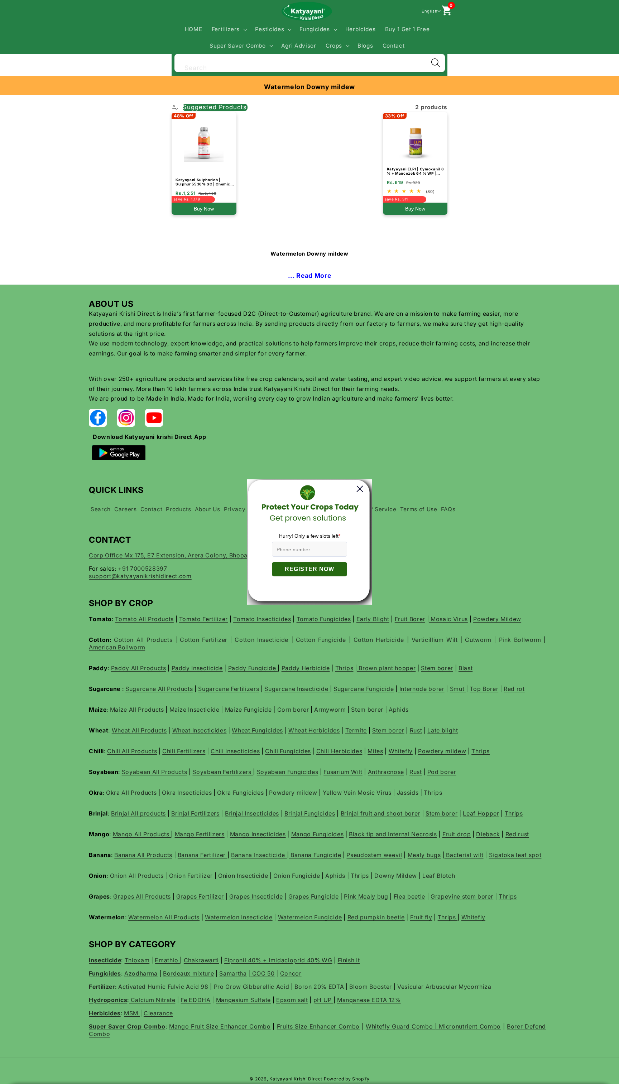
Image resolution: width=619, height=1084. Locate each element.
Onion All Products (137, 875)
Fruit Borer (410, 619)
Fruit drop (456, 834)
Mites (375, 751)
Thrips (344, 668)
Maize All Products (137, 709)
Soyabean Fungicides (287, 771)
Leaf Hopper (481, 813)
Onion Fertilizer (191, 875)
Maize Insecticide (194, 709)
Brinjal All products (138, 813)
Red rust (517, 834)
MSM (132, 1013)
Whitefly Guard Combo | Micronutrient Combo (433, 1026)
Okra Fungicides (240, 792)
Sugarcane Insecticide (297, 688)
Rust (416, 730)
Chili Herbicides (339, 751)
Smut (458, 688)
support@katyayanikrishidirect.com (140, 576)
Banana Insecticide (259, 854)
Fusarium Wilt (343, 771)
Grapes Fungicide (313, 896)
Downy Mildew (395, 875)
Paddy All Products (138, 668)
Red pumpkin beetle (376, 917)
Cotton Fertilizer (203, 639)
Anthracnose (386, 771)
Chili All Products (132, 751)
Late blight (442, 730)
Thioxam (137, 960)
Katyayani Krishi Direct (295, 1078)
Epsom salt (292, 999)
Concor (291, 973)
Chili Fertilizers (183, 751)
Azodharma (141, 973)
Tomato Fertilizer (203, 619)
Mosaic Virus (448, 619)
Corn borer (293, 709)
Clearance (158, 1013)
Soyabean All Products (154, 771)
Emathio (167, 960)
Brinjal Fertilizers (195, 813)
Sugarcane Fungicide (364, 688)
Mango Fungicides (317, 834)
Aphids (399, 709)
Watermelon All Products (164, 917)
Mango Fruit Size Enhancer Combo (220, 1026)
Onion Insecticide (243, 875)
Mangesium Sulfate (243, 999)
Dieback (488, 834)
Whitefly (401, 751)
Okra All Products (131, 792)
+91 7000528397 (142, 568)
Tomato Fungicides (324, 619)
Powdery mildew (442, 751)
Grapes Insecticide (256, 896)
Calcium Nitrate (152, 999)
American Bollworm (117, 647)
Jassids (408, 792)
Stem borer (437, 668)
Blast (465, 668)
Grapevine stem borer (462, 896)
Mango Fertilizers (200, 834)
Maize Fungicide (248, 709)
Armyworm (330, 709)
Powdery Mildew (497, 619)
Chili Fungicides (288, 751)
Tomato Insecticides (262, 619)
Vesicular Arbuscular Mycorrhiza (444, 986)
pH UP (323, 999)
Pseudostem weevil (374, 854)
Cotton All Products (143, 639)
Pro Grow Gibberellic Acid (251, 986)
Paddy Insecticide (197, 668)
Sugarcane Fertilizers (228, 688)
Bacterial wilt (464, 854)
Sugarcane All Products (159, 688)
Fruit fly (421, 917)
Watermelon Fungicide (310, 917)
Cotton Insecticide (261, 639)
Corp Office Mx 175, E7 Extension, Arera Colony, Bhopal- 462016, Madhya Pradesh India (215, 555)
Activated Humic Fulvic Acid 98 (162, 986)
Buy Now (204, 209)
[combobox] (310, 62)
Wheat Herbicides (314, 730)
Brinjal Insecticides (252, 813)
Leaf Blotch (438, 875)
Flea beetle (409, 896)
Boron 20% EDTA (319, 986)
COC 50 (262, 973)
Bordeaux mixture (188, 973)
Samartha (232, 973)
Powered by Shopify (347, 1078)
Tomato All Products (144, 619)
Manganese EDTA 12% (369, 999)
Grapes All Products (142, 896)
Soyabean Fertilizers (222, 771)
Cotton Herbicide (379, 639)
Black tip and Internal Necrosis (393, 834)
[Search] (435, 63)
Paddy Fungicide (253, 668)
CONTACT (110, 539)
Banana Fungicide (315, 854)
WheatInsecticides (199, 730)
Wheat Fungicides (257, 730)
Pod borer (441, 771)
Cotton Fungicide (321, 639)
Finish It (349, 960)
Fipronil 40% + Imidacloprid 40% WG (278, 960)
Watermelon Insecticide (239, 917)
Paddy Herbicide (306, 668)
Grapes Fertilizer (200, 896)
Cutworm (478, 639)
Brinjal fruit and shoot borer (380, 813)
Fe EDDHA (195, 999)
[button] (228, 29)
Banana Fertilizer (202, 854)
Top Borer (484, 688)
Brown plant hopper (386, 668)
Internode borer (421, 688)
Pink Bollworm (520, 639)
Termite (356, 730)
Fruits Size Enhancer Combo (318, 1026)
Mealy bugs (424, 854)
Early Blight (372, 619)
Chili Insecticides (235, 751)
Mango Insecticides (258, 834)
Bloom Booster (371, 986)
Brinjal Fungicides (309, 813)
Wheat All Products (139, 730)
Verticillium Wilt (436, 639)
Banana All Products (143, 854)
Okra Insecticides (187, 792)
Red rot (514, 688)
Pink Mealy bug (366, 896)
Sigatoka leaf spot (515, 854)
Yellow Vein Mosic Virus (357, 792)
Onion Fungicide (296, 875)
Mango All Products (142, 834)
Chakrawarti (201, 960)
